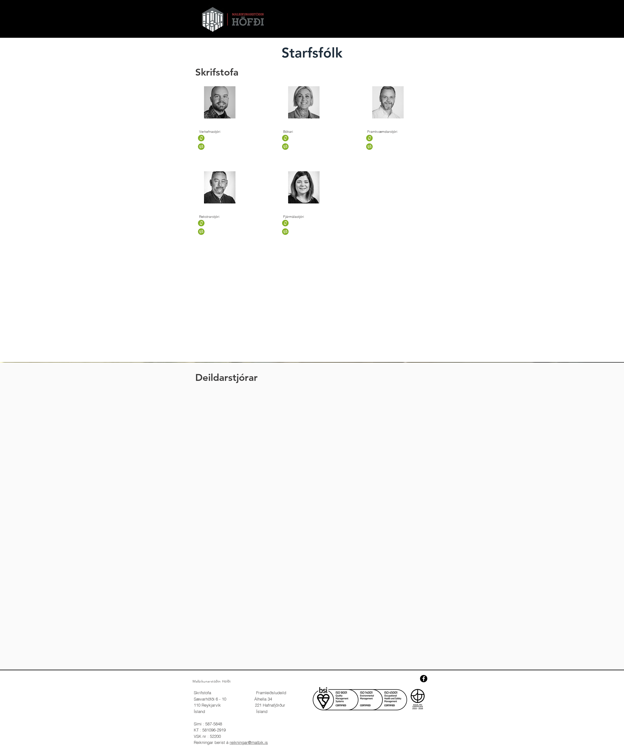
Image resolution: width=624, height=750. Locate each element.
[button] (215, 146)
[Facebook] (423, 678)
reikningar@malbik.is (249, 742)
